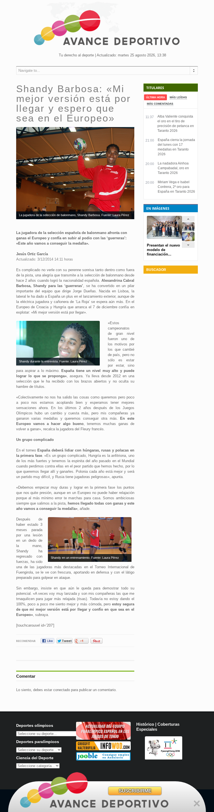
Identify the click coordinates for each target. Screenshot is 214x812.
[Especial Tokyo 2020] (103, 738)
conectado (61, 690)
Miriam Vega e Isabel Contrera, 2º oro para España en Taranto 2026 (176, 187)
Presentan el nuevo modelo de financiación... (163, 249)
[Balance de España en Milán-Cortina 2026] (188, 240)
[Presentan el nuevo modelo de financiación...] (188, 230)
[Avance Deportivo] (107, 29)
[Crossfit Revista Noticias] (103, 749)
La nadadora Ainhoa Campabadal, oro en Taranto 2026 (173, 168)
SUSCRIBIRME (135, 791)
